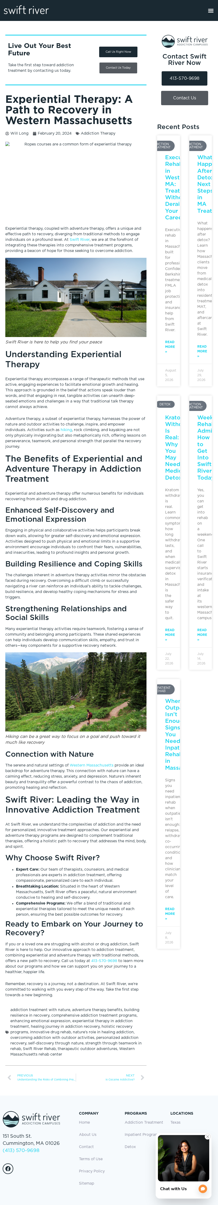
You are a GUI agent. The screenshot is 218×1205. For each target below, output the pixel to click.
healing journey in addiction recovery (65, 1027)
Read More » (170, 346)
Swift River (80, 240)
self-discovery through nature (55, 1043)
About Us (88, 1135)
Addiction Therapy (98, 133)
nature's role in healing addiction (103, 1032)
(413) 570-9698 (21, 1150)
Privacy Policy (92, 1171)
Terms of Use (91, 1159)
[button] (211, 10)
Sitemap (86, 1183)
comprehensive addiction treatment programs (94, 1015)
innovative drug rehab (50, 1032)
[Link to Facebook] (8, 1168)
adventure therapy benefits (97, 1010)
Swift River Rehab (39, 1049)
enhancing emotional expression (40, 1021)
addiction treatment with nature (40, 1010)
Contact (86, 1147)
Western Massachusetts (92, 765)
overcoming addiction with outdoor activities (52, 1038)
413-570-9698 (104, 961)
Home (84, 1122)
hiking (66, 430)
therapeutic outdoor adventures (87, 1049)
